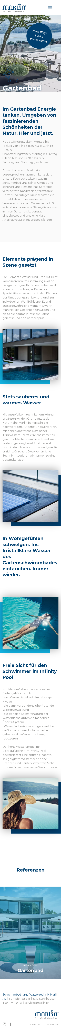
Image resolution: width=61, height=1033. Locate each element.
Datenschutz (35, 1024)
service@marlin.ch (37, 1002)
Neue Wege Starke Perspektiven (38, 36)
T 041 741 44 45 (13, 1002)
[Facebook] (10, 1024)
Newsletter (52, 1024)
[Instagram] (4, 1024)
